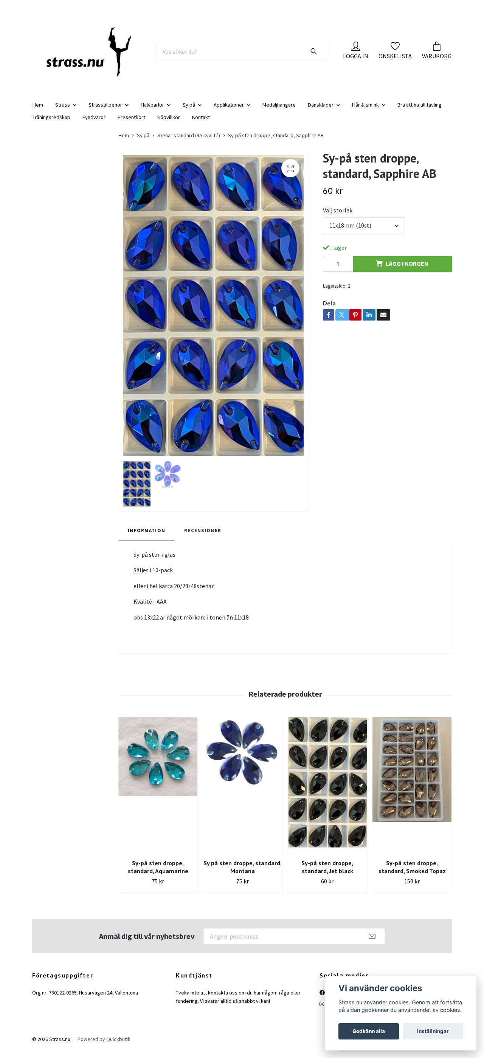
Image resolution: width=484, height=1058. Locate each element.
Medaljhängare (279, 110)
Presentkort (131, 123)
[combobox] (364, 231)
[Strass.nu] (94, 54)
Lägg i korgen (407, 270)
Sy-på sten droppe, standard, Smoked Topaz (412, 873)
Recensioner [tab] (202, 537)
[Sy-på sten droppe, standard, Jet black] (327, 791)
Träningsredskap (51, 123)
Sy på (189, 110)
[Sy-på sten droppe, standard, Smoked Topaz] (411, 791)
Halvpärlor (152, 110)
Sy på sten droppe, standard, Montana (242, 873)
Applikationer (229, 110)
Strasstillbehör (105, 110)
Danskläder (321, 110)
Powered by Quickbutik (104, 1045)
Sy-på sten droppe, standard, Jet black (327, 873)
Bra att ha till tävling (419, 110)
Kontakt (201, 123)
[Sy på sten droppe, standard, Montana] (242, 791)
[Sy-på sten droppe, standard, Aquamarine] (157, 791)
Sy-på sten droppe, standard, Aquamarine (158, 873)
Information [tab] (146, 537)
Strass (62, 110)
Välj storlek (337, 216)
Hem (38, 110)
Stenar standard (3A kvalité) (188, 141)
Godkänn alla (368, 1031)
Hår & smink (365, 110)
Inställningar (433, 1031)
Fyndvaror (93, 123)
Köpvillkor (168, 123)
